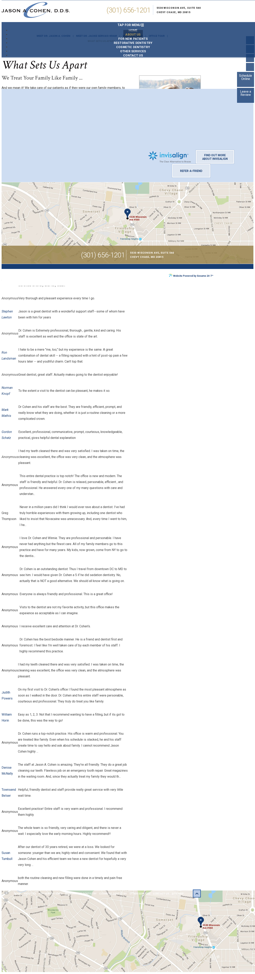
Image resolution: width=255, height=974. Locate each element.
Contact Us (161, 893)
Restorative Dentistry (81, 893)
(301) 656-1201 (128, 10)
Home (17, 893)
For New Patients (51, 893)
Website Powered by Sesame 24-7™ (193, 276)
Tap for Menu (129, 25)
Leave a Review (245, 93)
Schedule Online (245, 77)
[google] (250, 67)
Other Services (139, 893)
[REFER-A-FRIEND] (191, 167)
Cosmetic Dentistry (113, 893)
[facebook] (250, 40)
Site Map (178, 893)
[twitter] (250, 49)
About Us (30, 893)
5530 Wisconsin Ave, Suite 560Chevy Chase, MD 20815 (179, 10)
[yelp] (250, 58)
